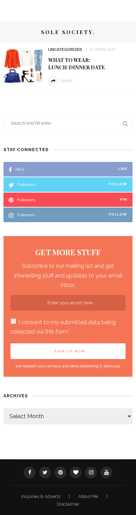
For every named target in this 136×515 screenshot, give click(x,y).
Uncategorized (65, 49)
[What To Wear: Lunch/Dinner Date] (23, 65)
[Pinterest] (60, 472)
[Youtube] (106, 472)
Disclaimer (68, 504)
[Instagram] (91, 472)
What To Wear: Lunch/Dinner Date (76, 63)
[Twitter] (45, 472)
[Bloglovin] (76, 472)
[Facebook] (30, 472)
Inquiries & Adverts (41, 496)
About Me (88, 496)
